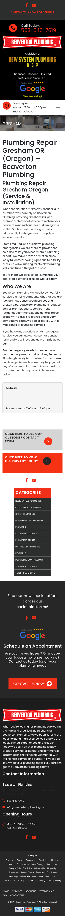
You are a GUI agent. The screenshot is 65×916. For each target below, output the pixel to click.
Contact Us (17, 895)
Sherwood (14, 872)
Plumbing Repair (25, 540)
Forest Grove (27, 872)
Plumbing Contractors (29, 559)
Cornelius (31, 880)
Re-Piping (20, 553)
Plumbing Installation (29, 520)
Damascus (9, 880)
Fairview (40, 872)
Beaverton (31, 860)
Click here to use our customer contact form (23, 437)
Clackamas (23, 864)
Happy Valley (54, 880)
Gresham (43, 860)
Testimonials (47, 891)
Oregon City (15, 868)
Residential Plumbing (28, 500)
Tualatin (27, 868)
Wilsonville (39, 868)
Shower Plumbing (26, 566)
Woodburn (50, 876)
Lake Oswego (38, 864)
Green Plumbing (25, 513)
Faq (4, 895)
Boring (42, 880)
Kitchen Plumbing (26, 533)
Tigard (20, 860)
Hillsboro (54, 860)
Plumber (20, 526)
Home (5, 891)
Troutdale (51, 872)
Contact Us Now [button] (29, 683)
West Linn (52, 864)
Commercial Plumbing (28, 507)
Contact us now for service (32, 12)
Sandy (21, 880)
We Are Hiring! (32, 96)
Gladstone (37, 876)
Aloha (11, 864)
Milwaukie (25, 876)
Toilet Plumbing (25, 572)
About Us (31, 891)
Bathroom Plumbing (27, 546)
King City (51, 868)
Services (17, 891)
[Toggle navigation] (57, 107)
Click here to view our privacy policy (21, 459)
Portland (10, 860)
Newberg (13, 876)
